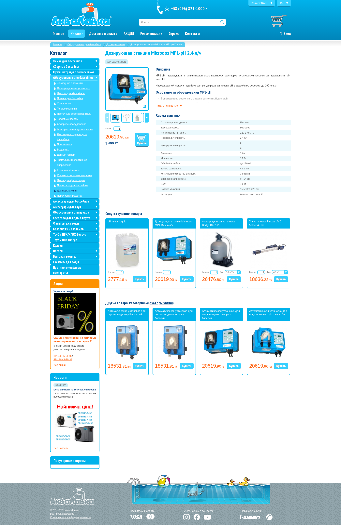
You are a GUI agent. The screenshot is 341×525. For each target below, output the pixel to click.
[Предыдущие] (107, 118)
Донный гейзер (66, 154)
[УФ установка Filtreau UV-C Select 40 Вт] (268, 267)
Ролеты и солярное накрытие (74, 175)
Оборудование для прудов (71, 212)
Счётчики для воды (66, 262)
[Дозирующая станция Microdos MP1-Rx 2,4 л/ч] (174, 267)
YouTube (207, 517)
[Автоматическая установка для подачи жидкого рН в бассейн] (127, 360)
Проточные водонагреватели (74, 113)
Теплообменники (67, 108)
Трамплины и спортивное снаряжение (72, 162)
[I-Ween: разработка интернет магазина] (250, 517)
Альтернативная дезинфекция (75, 129)
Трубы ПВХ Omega (65, 240)
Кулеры (58, 245)
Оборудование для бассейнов (84, 44)
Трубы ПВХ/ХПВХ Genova (69, 234)
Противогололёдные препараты (67, 270)
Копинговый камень (68, 170)
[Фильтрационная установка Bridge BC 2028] (221, 267)
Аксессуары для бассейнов (71, 201)
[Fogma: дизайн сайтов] (269, 517)
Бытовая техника (64, 256)
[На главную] (81, 15)
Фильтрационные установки (73, 88)
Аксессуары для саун (67, 207)
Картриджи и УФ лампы (68, 229)
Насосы (58, 251)
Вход (287, 33)
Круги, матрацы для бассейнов (74, 72)
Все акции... (60, 364)
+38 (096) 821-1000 (188, 8)
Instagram (186, 517)
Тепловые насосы (67, 118)
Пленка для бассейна (70, 98)
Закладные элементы (70, 83)
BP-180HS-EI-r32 (62, 359)
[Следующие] (147, 118)
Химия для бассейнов (67, 61)
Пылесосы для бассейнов (72, 185)
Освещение (64, 103)
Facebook (197, 517)
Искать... (145, 22)
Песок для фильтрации (71, 180)
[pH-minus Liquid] (127, 267)
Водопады (63, 149)
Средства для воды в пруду (71, 218)
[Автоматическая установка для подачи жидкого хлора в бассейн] (174, 360)
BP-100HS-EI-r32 (62, 356)
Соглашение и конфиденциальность (70, 517)
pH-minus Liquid (117, 221)
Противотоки (64, 144)
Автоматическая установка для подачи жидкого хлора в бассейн (174, 314)
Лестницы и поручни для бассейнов (72, 137)
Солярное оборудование (71, 124)
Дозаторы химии (115, 44)
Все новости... (62, 448)
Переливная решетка (69, 195)
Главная (57, 44)
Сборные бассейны (66, 66)
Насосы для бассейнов (71, 93)
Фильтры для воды (66, 223)
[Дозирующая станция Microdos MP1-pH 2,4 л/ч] (127, 89)
